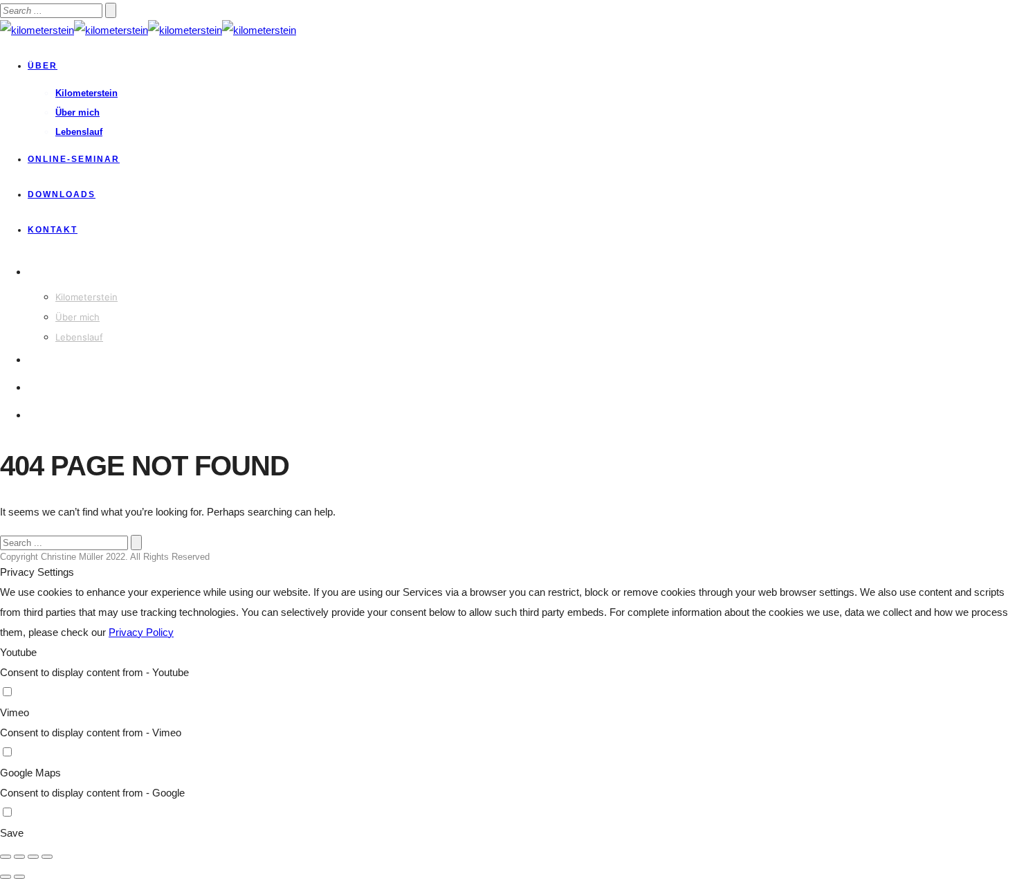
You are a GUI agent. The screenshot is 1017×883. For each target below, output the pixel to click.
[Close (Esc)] (5, 857)
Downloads (61, 194)
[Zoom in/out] (47, 857)
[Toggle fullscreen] (33, 857)
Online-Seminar (74, 159)
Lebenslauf (78, 132)
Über (42, 66)
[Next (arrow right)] (19, 877)
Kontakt (52, 230)
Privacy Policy (141, 632)
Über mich (77, 112)
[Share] (19, 857)
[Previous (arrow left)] (5, 877)
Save (12, 833)
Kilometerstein (86, 93)
